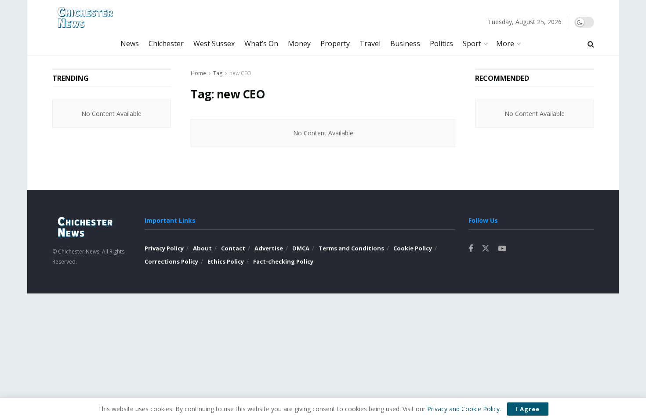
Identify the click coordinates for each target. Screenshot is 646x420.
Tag (217, 73)
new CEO (240, 73)
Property (335, 43)
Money (299, 43)
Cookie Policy (412, 248)
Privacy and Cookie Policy (463, 409)
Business (405, 43)
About (202, 248)
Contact (233, 248)
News (129, 43)
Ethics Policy (225, 261)
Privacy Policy (164, 248)
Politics (441, 43)
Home (198, 73)
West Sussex (214, 43)
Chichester (166, 43)
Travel (370, 43)
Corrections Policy (171, 261)
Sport (472, 43)
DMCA (300, 248)
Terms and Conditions (351, 248)
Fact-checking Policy (283, 261)
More (505, 43)
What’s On (261, 43)
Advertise (268, 248)
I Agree (528, 409)
